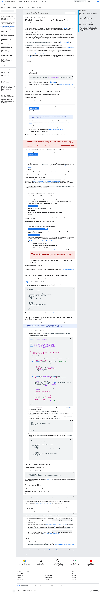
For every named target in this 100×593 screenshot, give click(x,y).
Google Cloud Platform (50, 585)
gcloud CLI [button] (39, 103)
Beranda (20, 1)
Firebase (42, 585)
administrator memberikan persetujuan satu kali (64, 544)
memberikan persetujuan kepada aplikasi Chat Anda (56, 524)
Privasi (24, 590)
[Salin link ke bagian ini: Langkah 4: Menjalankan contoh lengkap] (51, 464)
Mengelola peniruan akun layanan (54, 129)
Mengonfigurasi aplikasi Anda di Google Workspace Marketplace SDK (42, 240)
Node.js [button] (36, 65)
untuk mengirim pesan (54, 526)
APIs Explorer (47, 579)
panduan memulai (52, 82)
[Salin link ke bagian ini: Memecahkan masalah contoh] (45, 485)
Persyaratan (19, 590)
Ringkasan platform (20, 573)
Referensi (42, 1)
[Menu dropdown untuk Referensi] (45, 1)
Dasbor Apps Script (48, 575)
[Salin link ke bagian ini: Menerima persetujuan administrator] (46, 177)
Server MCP (21, 7)
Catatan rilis (19, 577)
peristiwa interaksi (54, 81)
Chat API (44, 322)
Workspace (11, 1)
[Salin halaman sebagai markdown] (30, 23)
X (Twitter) (74, 577)
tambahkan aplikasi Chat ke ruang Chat (43, 503)
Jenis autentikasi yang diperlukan (32, 56)
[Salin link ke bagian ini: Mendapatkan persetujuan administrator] (43, 265)
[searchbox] (7, 11)
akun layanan (55, 171)
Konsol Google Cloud (48, 577)
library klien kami (53, 312)
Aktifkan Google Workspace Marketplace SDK (38, 228)
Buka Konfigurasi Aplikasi (34, 234)
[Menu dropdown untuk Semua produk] (38, 1)
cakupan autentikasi (52, 249)
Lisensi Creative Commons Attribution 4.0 (53, 549)
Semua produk (34, 1)
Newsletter (74, 575)
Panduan (9, 7)
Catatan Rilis (27, 24)
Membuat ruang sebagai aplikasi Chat (55, 326)
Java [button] (27, 65)
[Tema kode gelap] (71, 76)
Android (31, 585)
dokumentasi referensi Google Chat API (51, 533)
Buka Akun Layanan (34, 108)
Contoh (27, 7)
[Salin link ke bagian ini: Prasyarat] (32, 61)
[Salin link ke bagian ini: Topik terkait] (34, 538)
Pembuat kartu (39, 7)
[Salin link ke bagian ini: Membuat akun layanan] (39, 97)
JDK (30, 68)
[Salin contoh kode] (72, 76)
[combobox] (80, 1)
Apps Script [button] (42, 65)
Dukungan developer (20, 579)
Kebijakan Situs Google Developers (56, 550)
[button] (7, 21)
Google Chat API (65, 28)
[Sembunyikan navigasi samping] (14, 591)
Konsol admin (47, 573)
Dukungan (32, 7)
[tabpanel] (50, 77)
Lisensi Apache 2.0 (30, 550)
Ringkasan (3, 7)
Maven (39, 70)
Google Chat (26, 1)
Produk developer (20, 575)
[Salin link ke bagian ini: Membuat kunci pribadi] (38, 138)
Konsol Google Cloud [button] (30, 103)
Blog (73, 573)
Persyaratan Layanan (21, 581)
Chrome (36, 585)
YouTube (74, 579)
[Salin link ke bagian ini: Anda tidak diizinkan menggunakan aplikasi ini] (50, 491)
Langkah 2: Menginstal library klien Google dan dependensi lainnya (46, 181)
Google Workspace (33, 17)
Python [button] (31, 65)
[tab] (27, 65)
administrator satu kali (64, 42)
